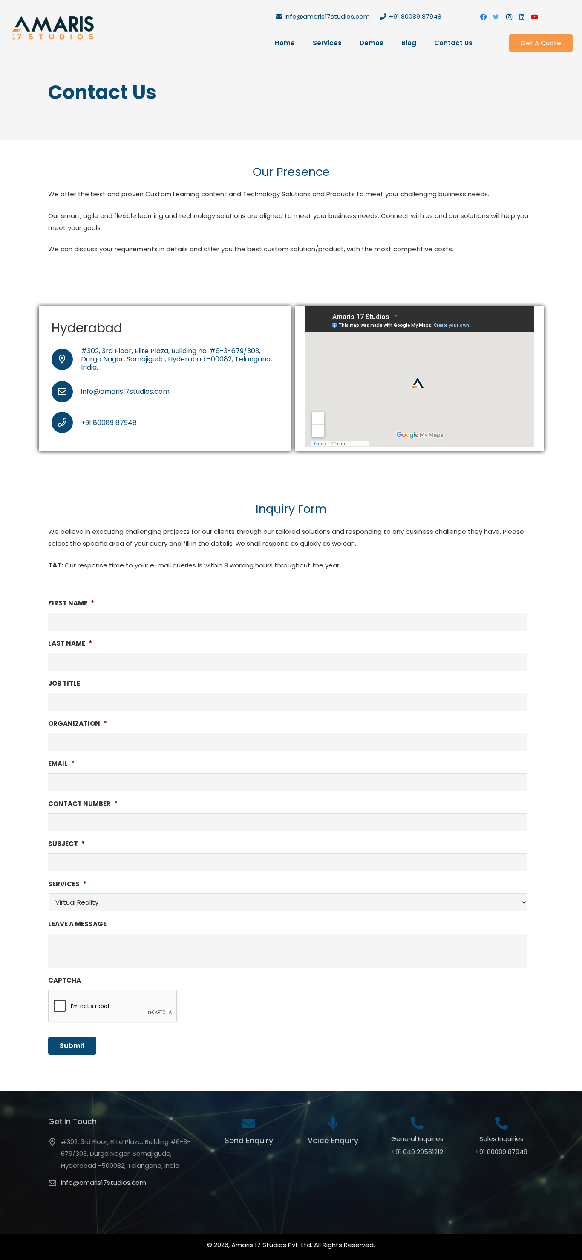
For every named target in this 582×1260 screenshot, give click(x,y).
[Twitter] (496, 17)
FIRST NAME (71, 603)
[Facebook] (483, 17)
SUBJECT (66, 844)
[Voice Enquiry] (332, 1124)
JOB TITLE (64, 683)
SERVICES (67, 884)
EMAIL (61, 763)
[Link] (53, 28)
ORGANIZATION (77, 723)
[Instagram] (509, 17)
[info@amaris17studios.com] (66, 391)
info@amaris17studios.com (103, 1182)
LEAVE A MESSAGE (77, 924)
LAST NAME (70, 643)
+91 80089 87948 (501, 1151)
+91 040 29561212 (417, 1151)
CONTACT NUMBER (83, 804)
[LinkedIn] (522, 17)
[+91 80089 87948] (66, 422)
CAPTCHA (64, 980)
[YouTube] (534, 17)
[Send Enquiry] (248, 1124)
